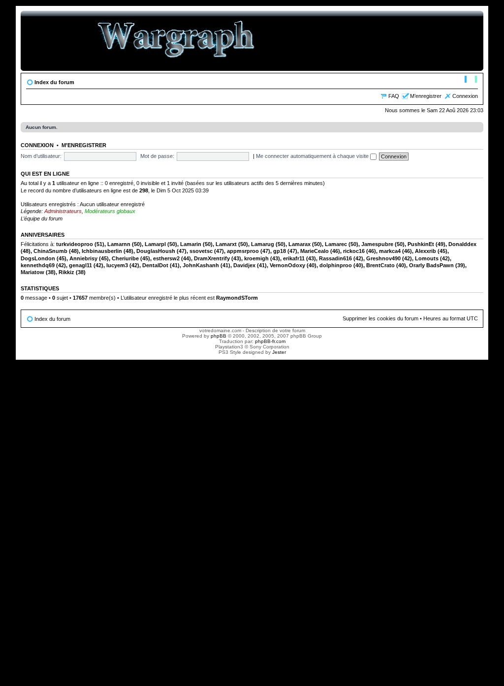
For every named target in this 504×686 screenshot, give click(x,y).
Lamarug (262, 244)
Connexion (465, 96)
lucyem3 (117, 265)
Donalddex (462, 244)
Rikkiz (66, 272)
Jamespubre (377, 244)
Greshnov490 (383, 258)
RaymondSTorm (237, 298)
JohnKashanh (201, 265)
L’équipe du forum (42, 218)
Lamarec (336, 244)
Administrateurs (63, 211)
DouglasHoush (155, 251)
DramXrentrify (212, 258)
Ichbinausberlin (102, 251)
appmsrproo (243, 251)
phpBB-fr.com (270, 341)
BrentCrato (380, 265)
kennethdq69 (38, 265)
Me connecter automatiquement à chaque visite (313, 156)
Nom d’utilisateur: (41, 156)
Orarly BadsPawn (431, 265)
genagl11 (80, 265)
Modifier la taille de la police (471, 80)
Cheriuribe (125, 258)
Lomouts (427, 258)
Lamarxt (226, 244)
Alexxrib (425, 251)
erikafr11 (294, 258)
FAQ (393, 96)
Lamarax (299, 244)
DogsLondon (38, 258)
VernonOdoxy (287, 265)
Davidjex (244, 265)
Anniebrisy (83, 258)
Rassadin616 (335, 258)
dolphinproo (335, 265)
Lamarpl (155, 244)
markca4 (390, 251)
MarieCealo (314, 251)
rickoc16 (354, 251)
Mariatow (32, 272)
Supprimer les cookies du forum (380, 318)
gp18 (279, 251)
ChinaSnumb (50, 251)
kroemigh (256, 258)
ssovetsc (201, 251)
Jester (279, 352)
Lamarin (190, 244)
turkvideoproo (74, 244)
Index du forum (54, 82)
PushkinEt (421, 244)
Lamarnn (118, 244)
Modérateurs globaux (110, 211)
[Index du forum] (176, 40)
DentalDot (155, 265)
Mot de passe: (157, 156)
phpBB (218, 336)
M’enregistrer (425, 96)
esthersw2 (166, 258)
